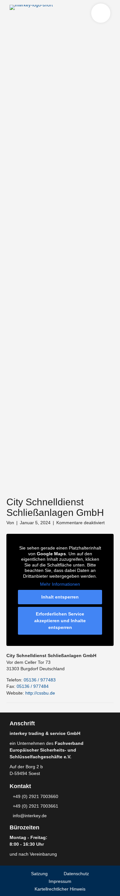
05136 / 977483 (40, 679)
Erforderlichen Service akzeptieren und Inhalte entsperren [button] (60, 620)
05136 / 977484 (33, 686)
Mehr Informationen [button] (60, 584)
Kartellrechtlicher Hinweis (60, 889)
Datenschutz (76, 873)
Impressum (60, 881)
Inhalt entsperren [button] (60, 596)
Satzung (39, 873)
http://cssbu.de (40, 693)
